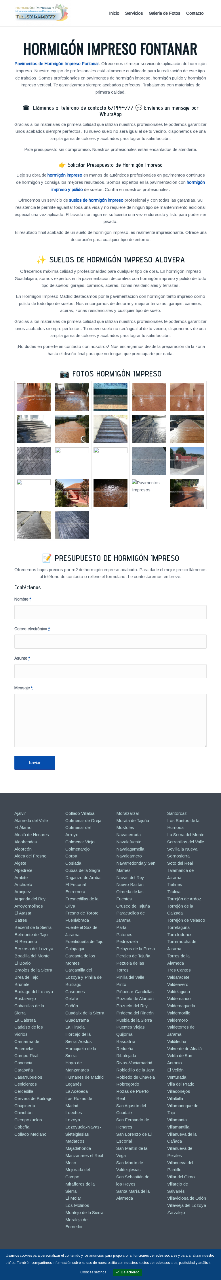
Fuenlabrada (77, 920)
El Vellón (175, 1069)
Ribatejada (126, 1055)
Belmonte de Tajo (31, 934)
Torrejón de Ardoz (184, 898)
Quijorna (124, 1034)
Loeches (73, 1112)
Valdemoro (177, 1020)
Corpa (71, 855)
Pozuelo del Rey (132, 1005)
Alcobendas (25, 841)
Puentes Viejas (130, 1027)
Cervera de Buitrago (33, 1098)
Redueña (124, 1048)
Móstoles (125, 827)
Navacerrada (128, 834)
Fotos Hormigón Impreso (117, 373)
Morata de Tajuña (132, 820)
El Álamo (23, 827)
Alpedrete (23, 870)
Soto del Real (180, 863)
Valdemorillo (178, 1012)
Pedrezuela (127, 941)
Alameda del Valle (31, 820)
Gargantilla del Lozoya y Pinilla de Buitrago (83, 977)
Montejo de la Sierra (84, 1212)
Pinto (121, 984)
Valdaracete (178, 977)
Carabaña (23, 1069)
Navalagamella (130, 849)
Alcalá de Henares (31, 834)
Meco (70, 1162)
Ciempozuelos (28, 1119)
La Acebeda (76, 1091)
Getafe (71, 998)
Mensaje (23, 688)
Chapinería (24, 1105)
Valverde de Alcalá (184, 1048)
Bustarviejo (25, 998)
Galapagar (75, 948)
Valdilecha (176, 1041)
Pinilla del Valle (130, 977)
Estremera (75, 891)
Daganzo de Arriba (82, 877)
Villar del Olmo (181, 1176)
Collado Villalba (79, 813)
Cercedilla (23, 1091)
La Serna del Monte (185, 834)
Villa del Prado (181, 1084)
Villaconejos (178, 1091)
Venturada (176, 1077)
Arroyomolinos (28, 906)
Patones (124, 934)
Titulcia (173, 891)
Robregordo (127, 1084)
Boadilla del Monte (31, 955)
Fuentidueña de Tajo (84, 941)
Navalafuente (128, 841)
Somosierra (178, 855)
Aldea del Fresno (30, 855)
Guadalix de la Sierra (84, 1012)
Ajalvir (20, 813)
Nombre (22, 599)
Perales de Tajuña (133, 955)
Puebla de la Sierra (134, 1020)
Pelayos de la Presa (135, 948)
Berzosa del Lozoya (33, 948)
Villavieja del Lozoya (186, 1205)
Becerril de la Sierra (33, 927)
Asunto (22, 658)
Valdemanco (179, 998)
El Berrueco (25, 941)
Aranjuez (22, 891)
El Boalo (22, 963)
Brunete (21, 984)
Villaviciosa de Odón (186, 1198)
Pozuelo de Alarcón (135, 998)
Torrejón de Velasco (186, 920)
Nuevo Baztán (130, 884)
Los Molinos (77, 1205)
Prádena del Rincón (135, 1012)
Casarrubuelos (28, 1077)
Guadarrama (77, 1020)
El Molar (73, 1198)
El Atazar (22, 912)
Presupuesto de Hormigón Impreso (117, 558)
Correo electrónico (32, 629)
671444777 (121, 107)
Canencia (23, 1062)
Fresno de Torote (81, 912)
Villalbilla (175, 1098)
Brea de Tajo (26, 977)
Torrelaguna (178, 927)
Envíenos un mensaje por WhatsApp (149, 111)
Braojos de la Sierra (33, 969)
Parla (121, 927)
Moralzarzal (127, 813)
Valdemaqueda (181, 1005)
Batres (20, 920)
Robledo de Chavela (135, 1077)
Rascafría (125, 1041)
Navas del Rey (130, 877)
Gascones (75, 991)
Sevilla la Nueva (182, 849)
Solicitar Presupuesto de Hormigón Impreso (115, 164)
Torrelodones (180, 934)
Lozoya (72, 1119)
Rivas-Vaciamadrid (134, 1062)
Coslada (73, 863)
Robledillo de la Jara (135, 1069)
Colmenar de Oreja (83, 820)
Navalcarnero (129, 855)
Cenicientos (25, 1084)
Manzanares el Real (84, 1155)
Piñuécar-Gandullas (135, 991)
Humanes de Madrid (84, 1077)
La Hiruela (75, 1027)
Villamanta (177, 1119)
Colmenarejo (77, 849)
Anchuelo (23, 884)
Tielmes (174, 884)
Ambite (21, 877)
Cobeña (21, 1126)
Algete (20, 863)
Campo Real (26, 1055)
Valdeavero (177, 984)
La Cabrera (25, 1020)
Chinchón (23, 1112)
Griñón (71, 1005)
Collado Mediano (30, 1134)
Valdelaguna (178, 991)
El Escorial (75, 884)
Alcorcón (23, 849)
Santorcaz (177, 813)
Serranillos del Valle (185, 841)
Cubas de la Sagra (82, 870)
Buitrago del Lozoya (33, 991)
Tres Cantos (179, 969)
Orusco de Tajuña (133, 906)
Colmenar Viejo (80, 841)
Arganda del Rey (30, 898)
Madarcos (75, 1141)
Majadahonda (78, 1148)
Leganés (73, 1084)
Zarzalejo (176, 1212)
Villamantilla (178, 1126)
